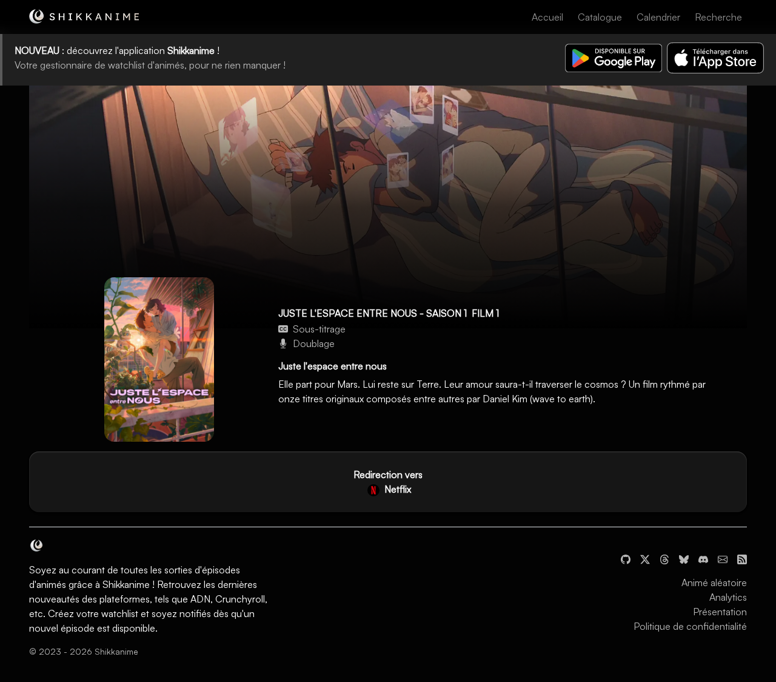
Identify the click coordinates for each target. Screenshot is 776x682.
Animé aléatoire (714, 582)
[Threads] (664, 558)
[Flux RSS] (742, 558)
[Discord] (703, 558)
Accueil (547, 17)
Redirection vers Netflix (388, 481)
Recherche (718, 17)
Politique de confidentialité (690, 626)
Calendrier (658, 17)
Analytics (728, 597)
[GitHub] (625, 558)
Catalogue (600, 17)
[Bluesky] (684, 558)
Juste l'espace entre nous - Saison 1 (372, 313)
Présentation (720, 612)
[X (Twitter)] (645, 558)
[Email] (723, 558)
